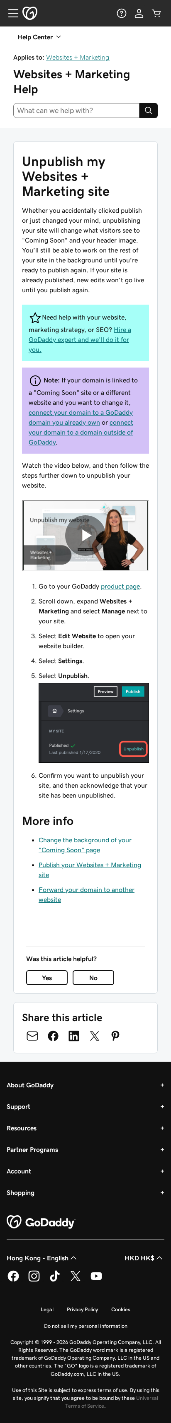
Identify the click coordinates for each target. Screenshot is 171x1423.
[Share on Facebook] (53, 1036)
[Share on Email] (32, 1036)
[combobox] (76, 110)
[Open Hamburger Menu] (10, 13)
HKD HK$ (139, 1258)
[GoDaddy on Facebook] (13, 1280)
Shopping (20, 1192)
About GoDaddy (30, 1085)
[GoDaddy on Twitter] (75, 1280)
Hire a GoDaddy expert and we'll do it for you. (80, 339)
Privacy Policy (82, 1309)
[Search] (148, 110)
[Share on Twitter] (94, 1036)
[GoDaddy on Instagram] (34, 1280)
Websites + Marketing (78, 57)
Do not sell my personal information (85, 1326)
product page (120, 586)
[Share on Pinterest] (115, 1036)
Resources (22, 1128)
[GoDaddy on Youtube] (96, 1280)
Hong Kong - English (37, 1258)
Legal (47, 1309)
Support (18, 1106)
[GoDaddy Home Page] (41, 1222)
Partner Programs (32, 1149)
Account (19, 1171)
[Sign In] (139, 13)
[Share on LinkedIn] (74, 1036)
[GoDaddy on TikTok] (54, 1280)
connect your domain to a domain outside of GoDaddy (81, 432)
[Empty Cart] (156, 13)
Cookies (120, 1309)
